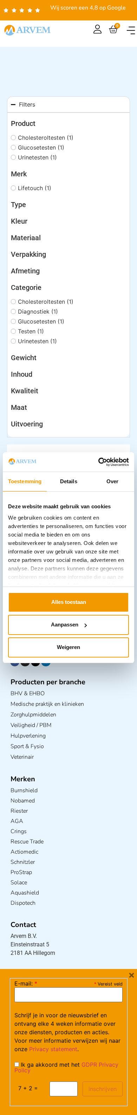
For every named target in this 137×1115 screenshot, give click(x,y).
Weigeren (68, 647)
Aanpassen (64, 625)
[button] (131, 30)
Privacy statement (53, 1049)
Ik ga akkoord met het (66, 1067)
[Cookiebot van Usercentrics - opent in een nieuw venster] (98, 462)
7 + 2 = (28, 1088)
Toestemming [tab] (24, 481)
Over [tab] (112, 481)
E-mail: (25, 983)
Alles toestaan (68, 602)
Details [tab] (68, 481)
